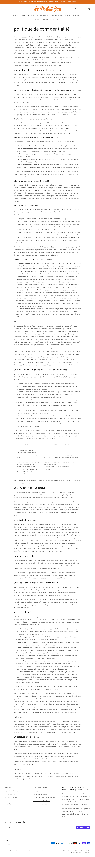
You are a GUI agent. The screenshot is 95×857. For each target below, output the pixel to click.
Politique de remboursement (54, 850)
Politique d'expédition (40, 794)
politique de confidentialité (41, 801)
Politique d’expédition (76, 852)
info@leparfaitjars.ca (28, 779)
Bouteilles (8, 801)
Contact (35, 791)
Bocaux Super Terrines (11, 791)
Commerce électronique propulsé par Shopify (35, 850)
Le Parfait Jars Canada (18, 850)
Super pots (8, 787)
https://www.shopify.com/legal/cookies (34, 331)
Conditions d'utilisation (40, 804)
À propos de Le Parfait (40, 787)
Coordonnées (87, 852)
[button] (7, 9)
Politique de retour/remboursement (44, 797)
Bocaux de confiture (11, 797)
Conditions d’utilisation (84, 850)
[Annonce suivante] (90, 2)
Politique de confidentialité (70, 850)
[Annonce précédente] (5, 2)
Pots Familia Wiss (10, 794)
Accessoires (8, 804)
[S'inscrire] (36, 827)
